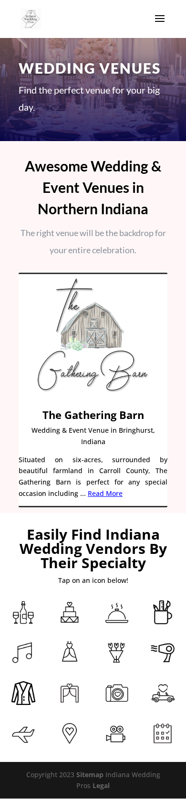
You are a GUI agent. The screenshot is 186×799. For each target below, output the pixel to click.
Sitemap (89, 774)
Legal (101, 785)
